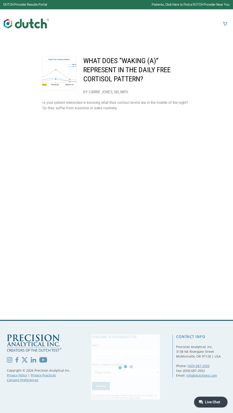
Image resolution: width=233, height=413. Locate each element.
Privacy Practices (43, 375)
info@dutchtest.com (201, 375)
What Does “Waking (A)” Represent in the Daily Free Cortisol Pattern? (127, 69)
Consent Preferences (22, 380)
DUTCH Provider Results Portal (25, 4)
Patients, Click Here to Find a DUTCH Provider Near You (191, 4)
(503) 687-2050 (198, 366)
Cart (225, 23)
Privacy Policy (17, 375)
